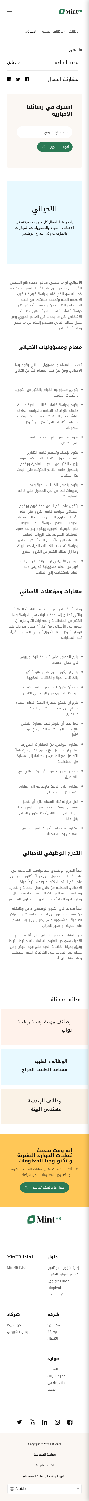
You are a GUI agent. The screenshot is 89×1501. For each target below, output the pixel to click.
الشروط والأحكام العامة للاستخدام (44, 1476)
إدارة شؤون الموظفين (63, 1268)
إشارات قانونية (45, 1465)
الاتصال (52, 1338)
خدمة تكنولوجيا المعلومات (58, 1284)
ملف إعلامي (56, 1383)
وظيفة (52, 1332)
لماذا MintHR (16, 1268)
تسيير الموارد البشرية (62, 1274)
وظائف (73, 32)
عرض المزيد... (56, 1294)
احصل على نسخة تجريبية (49, 1187)
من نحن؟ (53, 1325)
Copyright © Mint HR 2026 (44, 1443)
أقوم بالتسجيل (59, 147)
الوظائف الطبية (53, 32)
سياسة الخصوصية (44, 1454)
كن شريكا (14, 1325)
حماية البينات (56, 1376)
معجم (51, 1389)
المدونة (52, 1369)
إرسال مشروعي (18, 1332)
